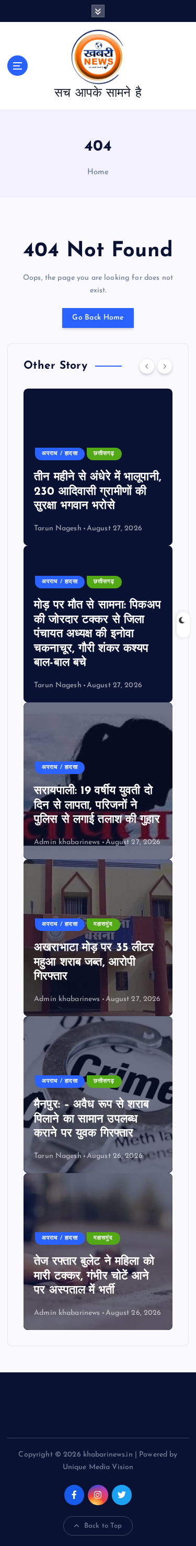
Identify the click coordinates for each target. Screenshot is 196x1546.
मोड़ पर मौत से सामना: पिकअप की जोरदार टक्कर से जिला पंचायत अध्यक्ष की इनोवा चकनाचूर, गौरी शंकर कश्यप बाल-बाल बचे (97, 634)
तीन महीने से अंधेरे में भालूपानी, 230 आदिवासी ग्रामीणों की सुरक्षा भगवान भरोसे (98, 491)
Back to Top (103, 1525)
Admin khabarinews (67, 842)
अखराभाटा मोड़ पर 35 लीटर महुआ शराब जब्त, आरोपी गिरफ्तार (94, 962)
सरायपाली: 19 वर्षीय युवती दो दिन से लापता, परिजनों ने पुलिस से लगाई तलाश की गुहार (97, 805)
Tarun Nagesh (58, 528)
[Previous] (147, 366)
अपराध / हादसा (60, 454)
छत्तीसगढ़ (104, 454)
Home (98, 172)
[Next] (164, 366)
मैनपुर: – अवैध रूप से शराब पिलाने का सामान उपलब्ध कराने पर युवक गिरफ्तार (91, 1119)
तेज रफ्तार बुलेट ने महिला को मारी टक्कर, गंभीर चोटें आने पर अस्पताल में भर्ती (94, 1276)
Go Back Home (97, 318)
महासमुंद (103, 924)
